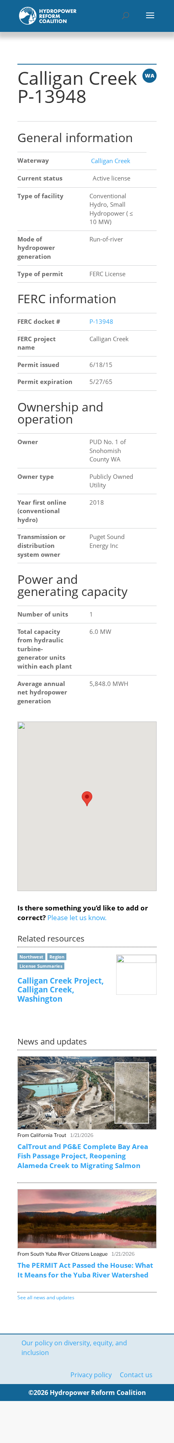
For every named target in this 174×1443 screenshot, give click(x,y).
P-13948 (101, 321)
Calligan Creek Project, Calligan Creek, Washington (60, 989)
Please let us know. (77, 917)
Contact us (136, 1374)
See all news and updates (45, 1297)
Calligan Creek (109, 161)
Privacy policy (91, 1374)
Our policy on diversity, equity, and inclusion (74, 1347)
